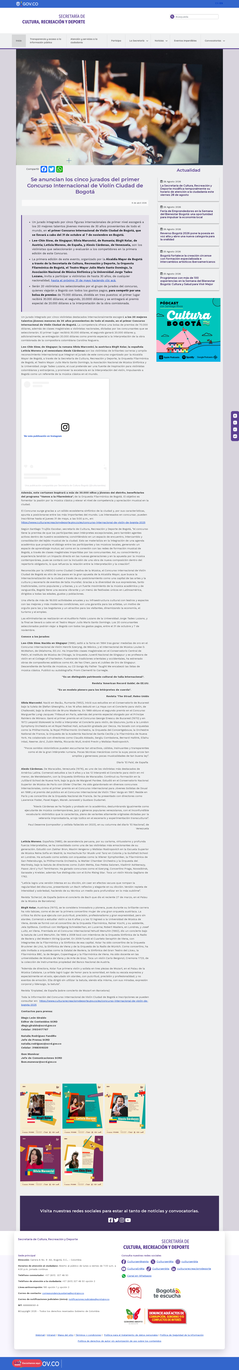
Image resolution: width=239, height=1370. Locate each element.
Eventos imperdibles (185, 40)
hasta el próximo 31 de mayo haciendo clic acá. (83, 280)
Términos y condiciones (88, 1335)
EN (217, 3)
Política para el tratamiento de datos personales (131, 1335)
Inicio (19, 40)
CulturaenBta (165, 1261)
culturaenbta (189, 1261)
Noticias (159, 40)
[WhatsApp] (59, 169)
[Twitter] (51, 169)
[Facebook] (44, 169)
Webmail (40, 1335)
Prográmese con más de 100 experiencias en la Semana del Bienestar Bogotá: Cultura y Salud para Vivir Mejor (187, 281)
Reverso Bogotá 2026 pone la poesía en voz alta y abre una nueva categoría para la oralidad (187, 236)
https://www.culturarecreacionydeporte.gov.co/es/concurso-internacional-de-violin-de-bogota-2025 (83, 522)
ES (221, 3)
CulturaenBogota (138, 1261)
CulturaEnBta (135, 1268)
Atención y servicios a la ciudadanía (84, 41)
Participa (116, 40)
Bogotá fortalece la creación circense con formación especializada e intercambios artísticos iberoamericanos (187, 258)
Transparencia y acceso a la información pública (45, 41)
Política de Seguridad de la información (182, 1335)
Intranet (51, 1335)
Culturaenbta (160, 1268)
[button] (40, 1108)
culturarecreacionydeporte (194, 1268)
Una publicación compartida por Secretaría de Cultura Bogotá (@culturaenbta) (65, 485)
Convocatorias (213, 40)
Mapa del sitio (65, 1335)
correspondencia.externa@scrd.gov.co (63, 1293)
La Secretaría (136, 40)
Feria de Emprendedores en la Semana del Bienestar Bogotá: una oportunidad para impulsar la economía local (186, 214)
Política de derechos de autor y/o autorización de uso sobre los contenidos (119, 1341)
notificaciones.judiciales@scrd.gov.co (89, 1299)
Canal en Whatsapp (139, 1275)
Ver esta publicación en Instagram (43, 436)
